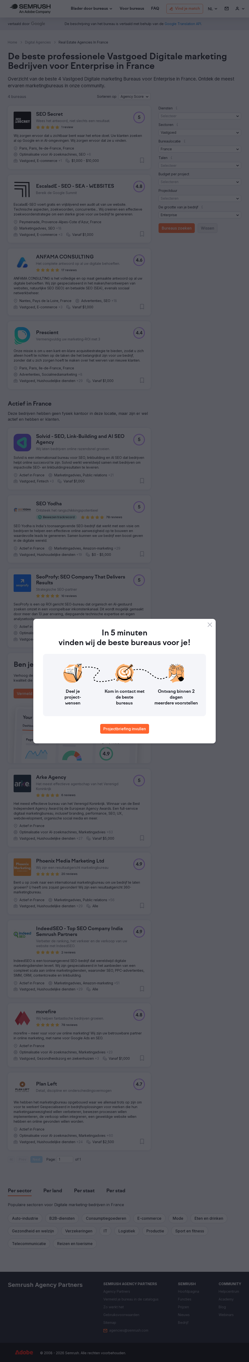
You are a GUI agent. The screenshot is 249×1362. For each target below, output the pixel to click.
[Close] (210, 625)
